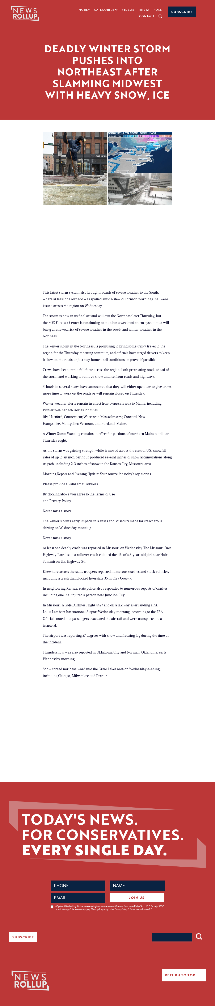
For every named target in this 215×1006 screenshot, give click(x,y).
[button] (106, 10)
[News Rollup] (25, 13)
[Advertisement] (107, 247)
